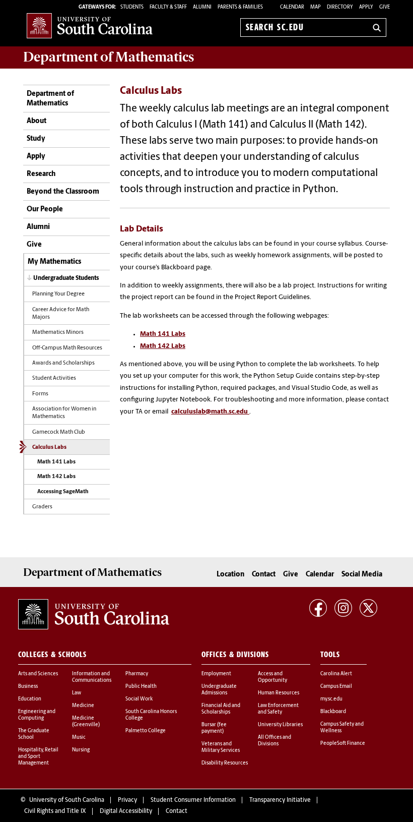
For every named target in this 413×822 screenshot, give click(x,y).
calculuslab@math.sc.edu (209, 411)
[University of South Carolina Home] (90, 25)
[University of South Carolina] (93, 614)
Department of (108, 57)
